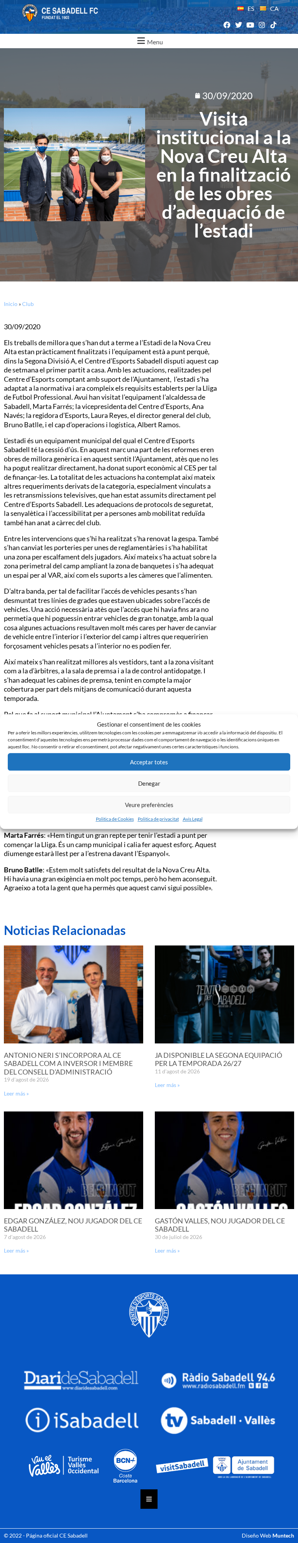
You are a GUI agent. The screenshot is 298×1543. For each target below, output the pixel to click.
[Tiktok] (274, 25)
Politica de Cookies (115, 819)
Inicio (10, 304)
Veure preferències (149, 804)
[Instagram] (262, 25)
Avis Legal (193, 819)
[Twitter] (238, 25)
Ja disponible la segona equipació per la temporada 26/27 (218, 1059)
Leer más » (16, 1093)
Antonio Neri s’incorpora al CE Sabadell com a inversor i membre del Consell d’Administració (68, 1063)
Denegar (149, 783)
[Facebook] (227, 25)
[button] (149, 41)
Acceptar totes (149, 761)
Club (28, 304)
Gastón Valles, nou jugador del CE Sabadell (220, 1225)
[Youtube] (250, 25)
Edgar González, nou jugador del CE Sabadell (73, 1225)
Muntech (283, 1535)
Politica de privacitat (158, 819)
